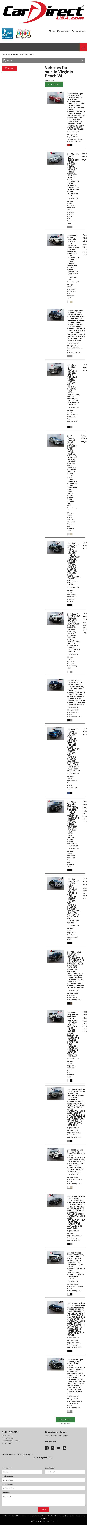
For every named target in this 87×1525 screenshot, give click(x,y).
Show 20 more (65, 1420)
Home (4, 54)
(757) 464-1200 (55, 1435)
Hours (65, 1435)
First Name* (6, 1468)
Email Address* (8, 1476)
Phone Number (7, 1484)
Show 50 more (65, 1424)
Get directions (7, 1443)
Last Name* (50, 1468)
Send (43, 1510)
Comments (6, 1492)
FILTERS (10, 68)
